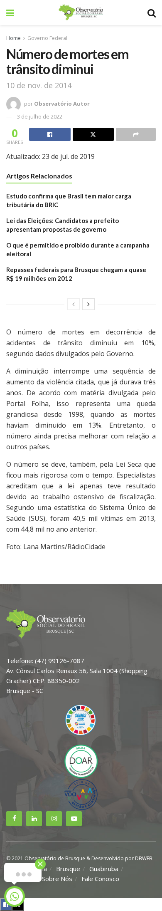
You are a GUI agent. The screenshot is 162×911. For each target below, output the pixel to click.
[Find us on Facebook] (14, 818)
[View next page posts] (88, 304)
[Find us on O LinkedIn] (34, 818)
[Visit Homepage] (81, 12)
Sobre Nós (57, 878)
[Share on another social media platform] (136, 134)
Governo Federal (47, 38)
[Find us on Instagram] (54, 818)
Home (13, 38)
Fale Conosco (100, 878)
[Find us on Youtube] (74, 818)
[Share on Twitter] (93, 134)
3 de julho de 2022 (39, 116)
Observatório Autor (62, 103)
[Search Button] (151, 12)
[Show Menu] (10, 12)
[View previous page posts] (73, 304)
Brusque (68, 868)
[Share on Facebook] (50, 134)
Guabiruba (103, 868)
